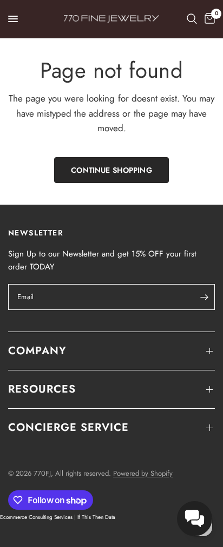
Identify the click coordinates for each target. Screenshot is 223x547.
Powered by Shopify (143, 473)
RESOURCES (42, 389)
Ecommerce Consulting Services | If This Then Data (57, 517)
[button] (194, 518)
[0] (208, 19)
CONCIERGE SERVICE (68, 427)
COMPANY (37, 351)
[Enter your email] (204, 297)
